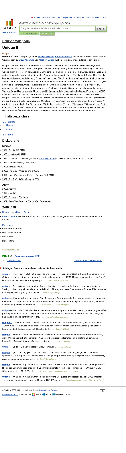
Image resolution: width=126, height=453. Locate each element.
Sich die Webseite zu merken (47, 18)
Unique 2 (7, 322)
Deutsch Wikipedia (29, 33)
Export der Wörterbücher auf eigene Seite (81, 18)
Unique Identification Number (88, 260)
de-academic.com (9, 32)
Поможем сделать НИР (27, 256)
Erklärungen (47, 33)
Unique (6, 334)
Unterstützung (44, 390)
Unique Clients (14, 260)
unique (6, 274)
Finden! (100, 29)
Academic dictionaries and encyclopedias (44, 23)
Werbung (54, 390)
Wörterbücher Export (10, 394)
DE (103, 18)
